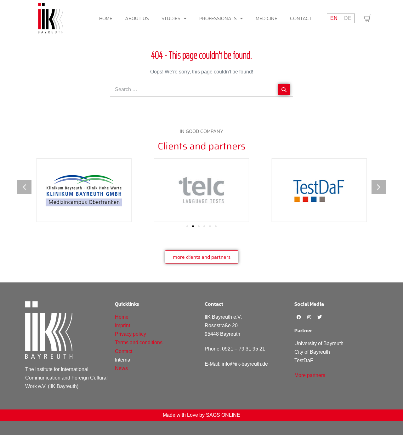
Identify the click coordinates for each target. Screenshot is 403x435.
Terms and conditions (138, 342)
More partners (309, 375)
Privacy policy (130, 334)
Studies (171, 18)
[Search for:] (201, 89)
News (121, 368)
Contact (301, 18)
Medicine (266, 18)
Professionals (218, 18)
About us (137, 18)
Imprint (122, 325)
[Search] (284, 89)
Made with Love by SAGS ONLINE (201, 415)
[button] (24, 187)
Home (105, 18)
